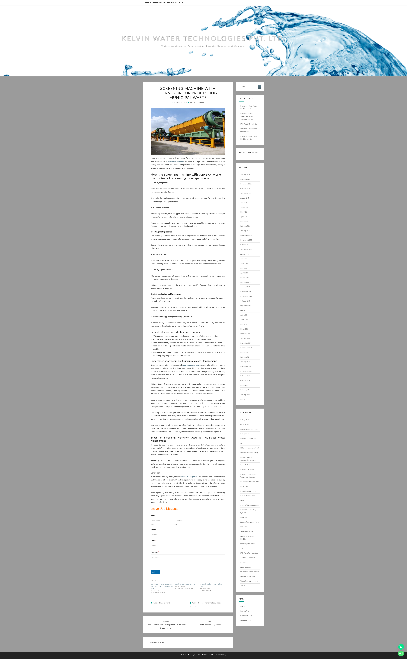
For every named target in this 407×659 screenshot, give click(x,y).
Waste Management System (203, 603)
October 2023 (245, 301)
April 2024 (244, 273)
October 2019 (245, 380)
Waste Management (161, 603)
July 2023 (243, 315)
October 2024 (245, 245)
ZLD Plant (244, 586)
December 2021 (246, 366)
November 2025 (246, 184)
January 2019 (245, 394)
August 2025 (244, 198)
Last (175, 524)
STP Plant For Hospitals (249, 553)
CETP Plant (244, 424)
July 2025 (243, 203)
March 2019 (244, 385)
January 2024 (245, 287)
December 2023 (246, 292)
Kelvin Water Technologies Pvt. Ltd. (164, 2)
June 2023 (244, 320)
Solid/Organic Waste (247, 544)
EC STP (243, 443)
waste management (176, 161)
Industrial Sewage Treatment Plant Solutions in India (246, 116)
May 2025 (243, 212)
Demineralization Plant (249, 438)
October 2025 (245, 188)
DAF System (244, 434)
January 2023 (245, 338)
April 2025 (244, 217)
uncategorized (245, 567)
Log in (242, 606)
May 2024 (243, 268)
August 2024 (244, 254)
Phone (154, 529)
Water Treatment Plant (249, 581)
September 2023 (246, 305)
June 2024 (244, 263)
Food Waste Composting (249, 452)
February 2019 (245, 390)
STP (241, 548)
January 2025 (245, 231)
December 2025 (246, 179)
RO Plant (243, 517)
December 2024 (246, 235)
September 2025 (246, 193)
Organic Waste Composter (250, 505)
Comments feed (246, 616)
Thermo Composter (247, 558)
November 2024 (246, 240)
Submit (155, 572)
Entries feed (244, 611)
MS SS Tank (244, 486)
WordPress (208, 655)
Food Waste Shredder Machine (185, 584)
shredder (243, 527)
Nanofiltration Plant (248, 491)
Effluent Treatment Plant (249, 448)
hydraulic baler (245, 465)
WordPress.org (245, 620)
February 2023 (245, 334)
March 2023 (244, 329)
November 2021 (246, 371)
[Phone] (401, 647)
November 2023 (246, 296)
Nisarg (223, 655)
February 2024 (245, 282)
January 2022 (245, 362)
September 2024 (246, 249)
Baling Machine (246, 420)
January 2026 (245, 174)
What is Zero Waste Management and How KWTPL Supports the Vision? (162, 586)
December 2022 (246, 343)
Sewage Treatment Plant (249, 522)
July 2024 (243, 259)
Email (153, 541)
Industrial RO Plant (247, 469)
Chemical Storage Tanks (249, 429)
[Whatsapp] (401, 653)
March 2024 (244, 277)
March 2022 (244, 352)
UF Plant (243, 562)
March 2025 (244, 221)
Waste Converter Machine (249, 572)
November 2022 (246, 348)
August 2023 (244, 310)
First (152, 524)
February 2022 (245, 357)
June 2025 (244, 207)
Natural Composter (247, 496)
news (242, 500)
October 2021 (245, 376)
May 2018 (243, 399)
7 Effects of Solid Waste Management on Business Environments (165, 625)
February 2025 (245, 226)
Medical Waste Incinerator (249, 482)
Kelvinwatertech (197, 103)
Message (155, 552)
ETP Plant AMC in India (248, 124)
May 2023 (243, 324)
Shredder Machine (246, 531)
